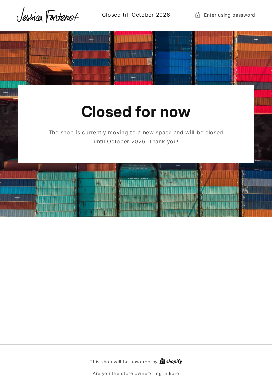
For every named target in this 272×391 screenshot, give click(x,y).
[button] (225, 15)
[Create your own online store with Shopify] (170, 361)
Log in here (166, 373)
